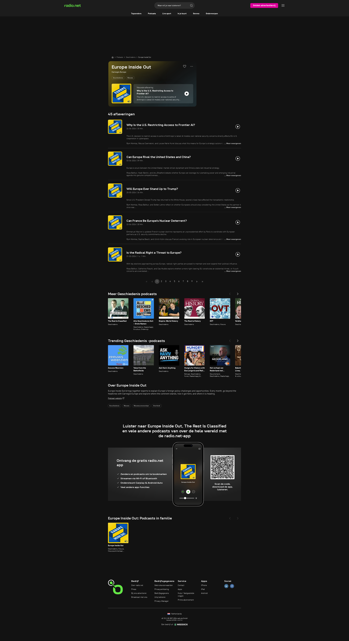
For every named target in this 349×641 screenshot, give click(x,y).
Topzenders (136, 14)
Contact (181, 585)
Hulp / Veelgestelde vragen (186, 594)
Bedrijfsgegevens (161, 593)
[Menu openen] (283, 5)
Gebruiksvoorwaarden (163, 585)
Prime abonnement (186, 600)
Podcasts (152, 14)
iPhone (204, 585)
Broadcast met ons (139, 597)
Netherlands (176, 614)
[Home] (113, 57)
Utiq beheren (160, 597)
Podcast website (115, 398)
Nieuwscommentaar (141, 406)
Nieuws (130, 78)
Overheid (156, 406)
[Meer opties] (191, 66)
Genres (196, 14)
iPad (203, 589)
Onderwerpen (212, 14)
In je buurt (182, 14)
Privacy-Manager (161, 601)
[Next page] (197, 281)
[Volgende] (237, 292)
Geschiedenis (118, 78)
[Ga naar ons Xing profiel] (232, 586)
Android (204, 593)
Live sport (166, 14)
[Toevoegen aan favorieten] (184, 66)
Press (133, 589)
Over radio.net (137, 585)
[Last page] (202, 281)
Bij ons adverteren (139, 593)
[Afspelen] (186, 93)
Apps (180, 589)
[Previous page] (152, 281)
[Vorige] (230, 292)
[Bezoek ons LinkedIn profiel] (226, 586)
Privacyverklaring (161, 589)
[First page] (147, 281)
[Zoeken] (191, 5)
